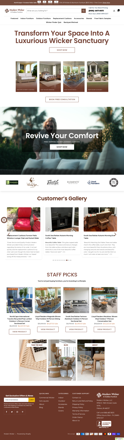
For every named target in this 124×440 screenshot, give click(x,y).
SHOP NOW (62, 50)
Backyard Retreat (71, 22)
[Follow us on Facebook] (6, 411)
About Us (76, 420)
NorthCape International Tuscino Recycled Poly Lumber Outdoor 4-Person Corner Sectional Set (19, 320)
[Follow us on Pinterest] (22, 411)
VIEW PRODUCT (19, 332)
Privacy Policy (77, 407)
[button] (53, 260)
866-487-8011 (109, 413)
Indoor (61, 398)
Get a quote (44, 401)
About (41, 404)
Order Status (77, 417)
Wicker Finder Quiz (53, 22)
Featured (14, 18)
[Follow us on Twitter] (12, 411)
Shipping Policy (78, 404)
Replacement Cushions (62, 18)
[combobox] (53, 11)
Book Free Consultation (62, 99)
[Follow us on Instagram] (17, 411)
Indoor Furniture (27, 18)
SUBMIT (31, 400)
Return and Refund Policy (82, 401)
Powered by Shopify (24, 434)
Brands (89, 18)
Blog (41, 407)
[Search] (83, 11)
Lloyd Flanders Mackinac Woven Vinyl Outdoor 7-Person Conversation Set (104, 319)
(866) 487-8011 (96, 11)
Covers (61, 411)
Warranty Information (80, 411)
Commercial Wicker (46, 398)
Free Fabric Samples (102, 18)
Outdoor (61, 401)
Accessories (79, 18)
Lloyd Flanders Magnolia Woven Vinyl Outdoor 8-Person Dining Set (48, 319)
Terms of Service (78, 414)
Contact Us (76, 398)
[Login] (114, 11)
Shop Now (106, 2)
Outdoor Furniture (43, 18)
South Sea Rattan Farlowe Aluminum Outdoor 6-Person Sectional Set (76, 319)
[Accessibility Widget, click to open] (4, 220)
